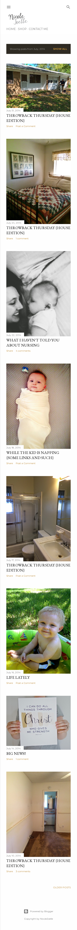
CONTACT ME (38, 29)
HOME (11, 29)
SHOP (22, 29)
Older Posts (62, 887)
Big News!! (16, 753)
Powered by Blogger (41, 911)
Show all (60, 48)
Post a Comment (26, 126)
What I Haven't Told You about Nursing (32, 343)
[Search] (68, 6)
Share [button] (9, 126)
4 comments (23, 350)
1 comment (22, 238)
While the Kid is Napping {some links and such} (32, 455)
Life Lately (18, 677)
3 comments (23, 871)
